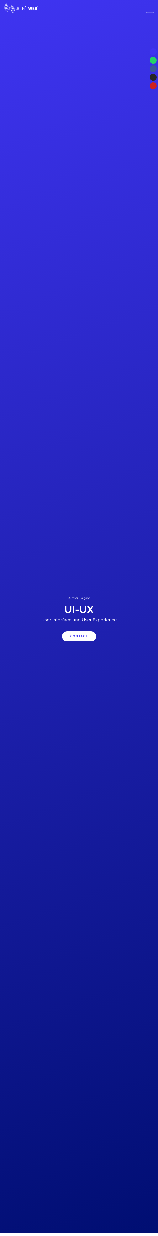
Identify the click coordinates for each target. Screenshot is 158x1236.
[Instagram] (153, 77)
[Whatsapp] (153, 60)
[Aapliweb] (21, 8)
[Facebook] (153, 68)
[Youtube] (153, 85)
